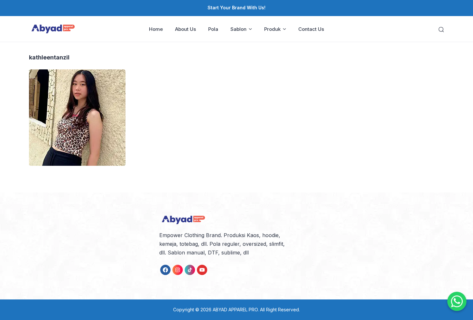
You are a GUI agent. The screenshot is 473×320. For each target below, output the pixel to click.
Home (156, 29)
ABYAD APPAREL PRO (235, 309)
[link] (165, 270)
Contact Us (311, 29)
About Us (185, 29)
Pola (213, 29)
